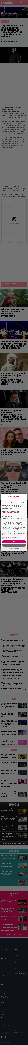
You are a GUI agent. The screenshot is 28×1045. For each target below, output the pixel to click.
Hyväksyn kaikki (14, 541)
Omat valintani (14, 545)
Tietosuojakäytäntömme (14, 548)
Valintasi (22, 502)
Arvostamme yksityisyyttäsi (9, 502)
